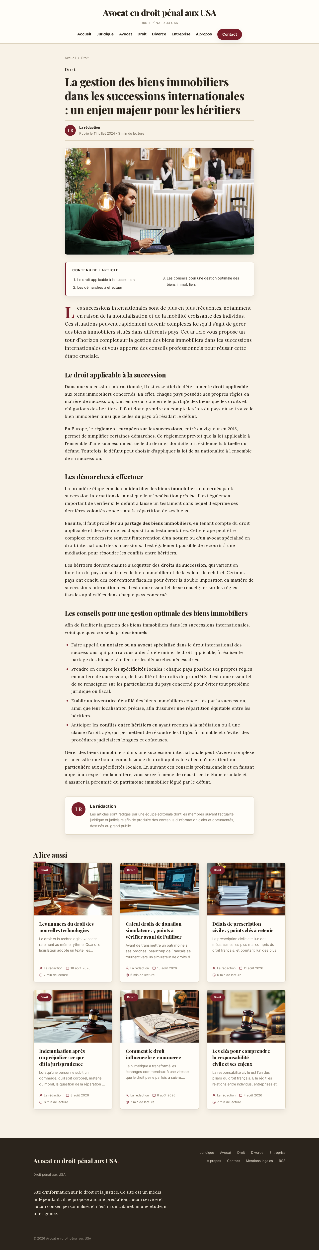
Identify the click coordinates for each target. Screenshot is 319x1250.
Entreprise (181, 34)
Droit (142, 34)
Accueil (84, 34)
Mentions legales (259, 1161)
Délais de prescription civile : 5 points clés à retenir (242, 926)
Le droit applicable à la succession (106, 279)
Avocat (125, 34)
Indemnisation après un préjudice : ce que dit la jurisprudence (62, 1057)
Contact (229, 34)
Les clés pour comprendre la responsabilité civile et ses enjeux (241, 1057)
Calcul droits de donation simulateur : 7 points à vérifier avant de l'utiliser (154, 930)
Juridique (105, 34)
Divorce (159, 34)
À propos (204, 34)
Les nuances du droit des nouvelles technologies (66, 926)
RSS (282, 1161)
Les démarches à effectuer (99, 287)
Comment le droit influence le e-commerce (153, 1054)
